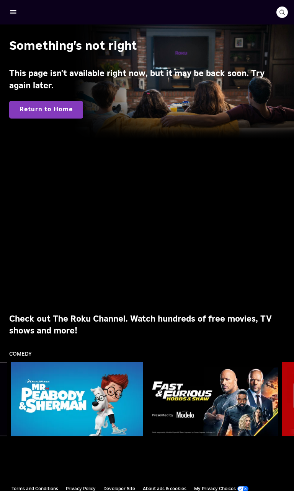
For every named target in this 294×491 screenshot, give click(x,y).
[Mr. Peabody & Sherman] (77, 399)
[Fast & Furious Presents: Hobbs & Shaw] (213, 399)
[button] (78, 399)
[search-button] (282, 12)
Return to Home (46, 109)
